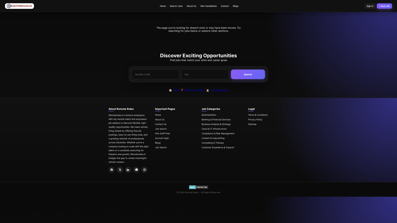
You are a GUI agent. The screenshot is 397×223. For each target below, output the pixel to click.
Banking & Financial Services (216, 119)
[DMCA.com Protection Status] (198, 188)
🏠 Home (174, 90)
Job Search (161, 128)
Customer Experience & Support (218, 147)
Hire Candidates (208, 6)
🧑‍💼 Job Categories (217, 90)
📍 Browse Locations (193, 90)
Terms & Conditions (258, 115)
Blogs (236, 6)
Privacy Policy (255, 119)
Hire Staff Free (162, 133)
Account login (162, 138)
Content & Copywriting (213, 138)
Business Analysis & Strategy (216, 124)
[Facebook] (112, 170)
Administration (209, 115)
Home (163, 6)
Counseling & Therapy (213, 142)
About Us (191, 6)
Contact (225, 6)
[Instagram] (144, 170)
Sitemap (252, 124)
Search (248, 74)
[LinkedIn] (128, 170)
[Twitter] (120, 170)
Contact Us (160, 124)
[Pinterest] (136, 170)
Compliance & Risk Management (218, 133)
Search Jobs (176, 6)
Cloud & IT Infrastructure (214, 128)
